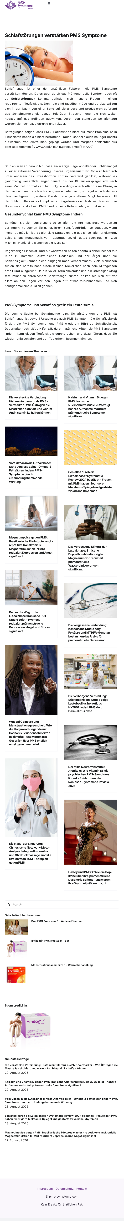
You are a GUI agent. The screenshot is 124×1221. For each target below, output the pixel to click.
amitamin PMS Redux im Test (50, 940)
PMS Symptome (104, 88)
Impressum (45, 1188)
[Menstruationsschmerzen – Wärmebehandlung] (16, 975)
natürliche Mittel (75, 328)
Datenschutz (65, 1188)
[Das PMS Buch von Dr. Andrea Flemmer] (16, 927)
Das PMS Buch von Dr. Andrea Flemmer (57, 921)
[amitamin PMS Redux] (29, 1011)
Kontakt (81, 1188)
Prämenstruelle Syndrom (86, 93)
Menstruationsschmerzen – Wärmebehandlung (62, 965)
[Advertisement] (42, 157)
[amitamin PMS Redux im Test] (16, 949)
